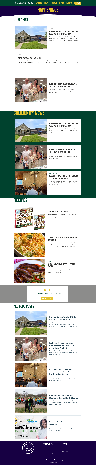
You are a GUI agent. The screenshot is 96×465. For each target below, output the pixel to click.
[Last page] (60, 104)
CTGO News (52, 121)
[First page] (36, 104)
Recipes (49, 209)
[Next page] (57, 104)
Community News (53, 173)
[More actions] (78, 314)
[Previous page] (39, 104)
